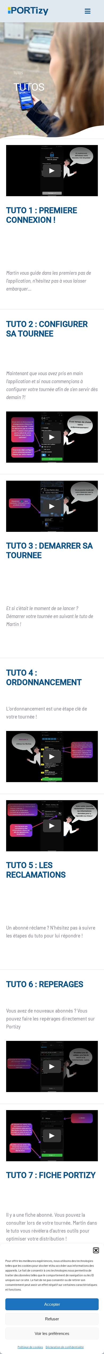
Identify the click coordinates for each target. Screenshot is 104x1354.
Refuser (52, 1319)
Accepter (52, 1304)
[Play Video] (52, 170)
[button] (96, 1250)
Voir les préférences (52, 1333)
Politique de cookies (30, 1347)
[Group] (28, 9)
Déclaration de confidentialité (65, 1347)
